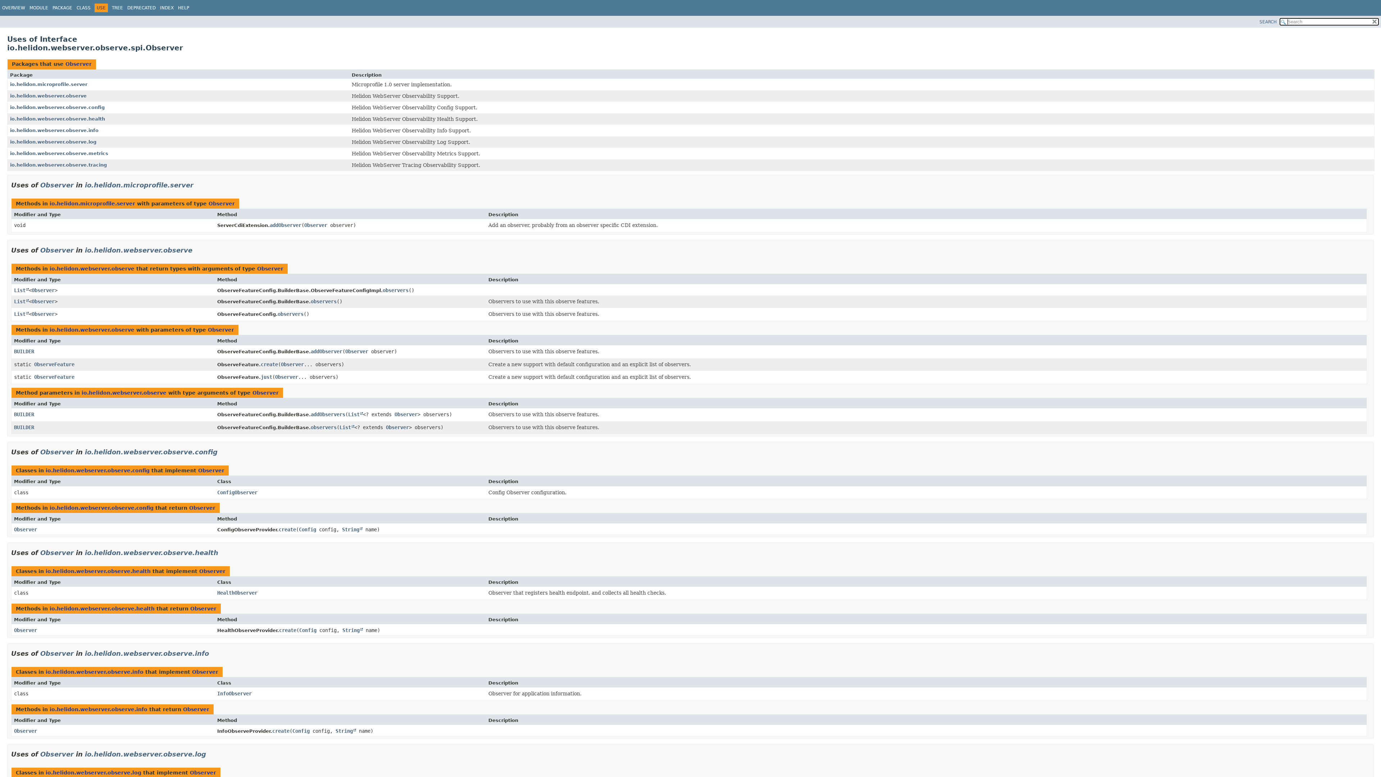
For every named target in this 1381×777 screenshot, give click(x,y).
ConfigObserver (237, 492)
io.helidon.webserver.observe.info (54, 130)
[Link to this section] (198, 185)
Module (38, 7)
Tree (117, 7)
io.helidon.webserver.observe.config (57, 107)
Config (307, 529)
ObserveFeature (54, 364)
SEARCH (1268, 21)
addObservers (328, 414)
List (20, 290)
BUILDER (24, 351)
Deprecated (141, 7)
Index (167, 7)
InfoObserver (234, 693)
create (269, 364)
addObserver (285, 225)
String (350, 529)
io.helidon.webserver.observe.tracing (58, 165)
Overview (13, 7)
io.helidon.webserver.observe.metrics (59, 153)
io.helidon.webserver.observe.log (53, 142)
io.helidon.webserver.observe (48, 96)
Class (84, 7)
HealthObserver (237, 593)
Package (62, 7)
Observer (78, 64)
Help (183, 7)
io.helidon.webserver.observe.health (57, 119)
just (266, 377)
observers (396, 290)
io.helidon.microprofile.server (48, 84)
